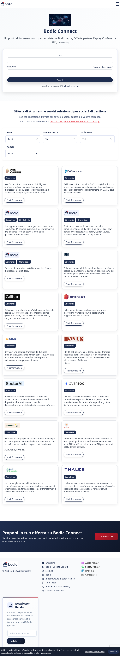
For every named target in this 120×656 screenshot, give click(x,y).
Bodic (48, 574)
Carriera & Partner (55, 590)
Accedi (60, 80)
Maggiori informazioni (94, 651)
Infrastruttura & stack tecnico (60, 578)
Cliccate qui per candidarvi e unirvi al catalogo (75, 121)
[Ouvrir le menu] (118, 4)
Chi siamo (50, 562)
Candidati (104, 536)
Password (11, 66)
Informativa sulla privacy (58, 586)
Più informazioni (14, 200)
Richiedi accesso (70, 86)
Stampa (49, 570)
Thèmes (9, 146)
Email (60, 55)
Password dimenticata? (103, 67)
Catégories (86, 132)
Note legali (51, 582)
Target (9, 132)
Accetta (113, 651)
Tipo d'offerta (50, 132)
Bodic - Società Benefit (57, 566)
